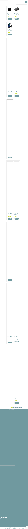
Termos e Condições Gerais (15, 528)
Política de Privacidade (7, 528)
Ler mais (10, 34)
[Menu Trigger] (26, 2)
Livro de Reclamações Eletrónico (21, 528)
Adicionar (10, 18)
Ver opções (9, 157)
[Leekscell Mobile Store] (4, 1)
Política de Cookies (10, 528)
